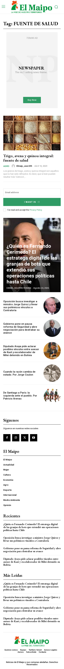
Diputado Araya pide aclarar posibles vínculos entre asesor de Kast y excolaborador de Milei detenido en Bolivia (21, 351)
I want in (30, 202)
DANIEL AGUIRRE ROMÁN (19, 288)
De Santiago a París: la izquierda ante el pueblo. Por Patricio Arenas (20, 395)
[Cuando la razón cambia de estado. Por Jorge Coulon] (52, 373)
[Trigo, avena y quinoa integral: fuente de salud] (32, 133)
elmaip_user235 (24, 166)
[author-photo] (14, 166)
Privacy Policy (36, 210)
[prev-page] (49, 223)
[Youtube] (33, 437)
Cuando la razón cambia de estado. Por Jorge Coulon (19, 373)
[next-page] (55, 223)
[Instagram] (15, 437)
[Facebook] (7, 437)
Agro (6, 166)
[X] (24, 437)
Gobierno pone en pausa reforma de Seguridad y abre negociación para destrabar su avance (21, 328)
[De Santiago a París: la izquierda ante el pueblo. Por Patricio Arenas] (52, 395)
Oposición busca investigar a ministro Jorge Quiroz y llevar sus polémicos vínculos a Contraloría (20, 306)
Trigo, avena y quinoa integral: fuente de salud (28, 158)
